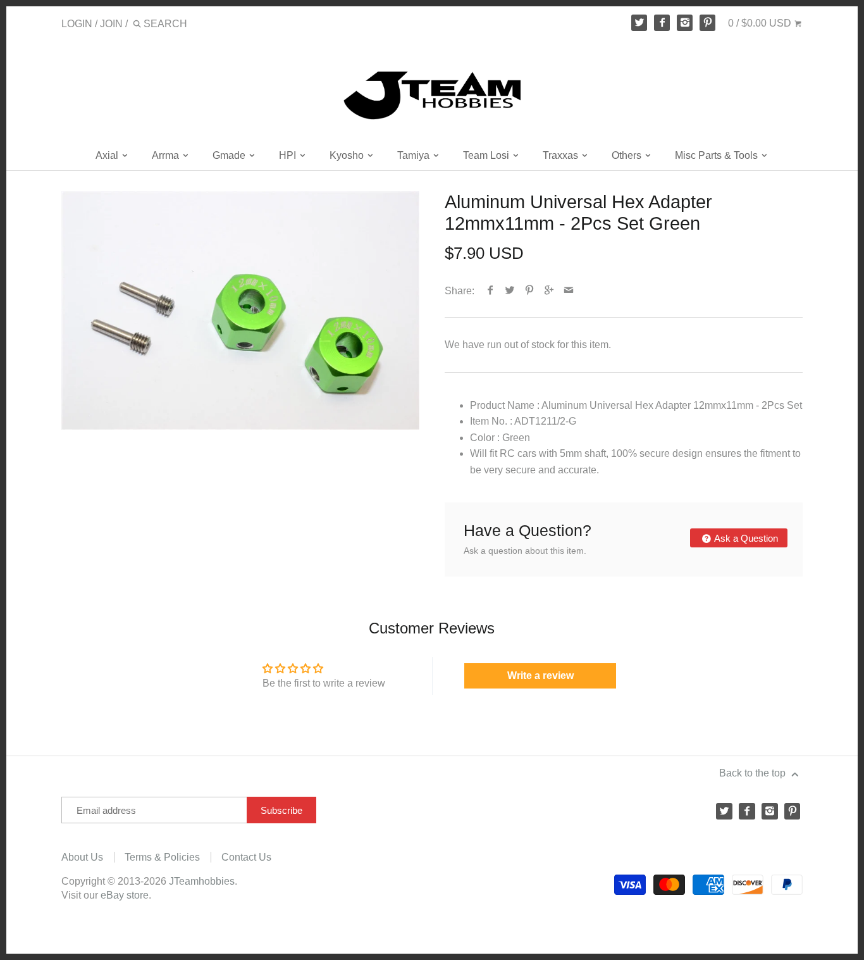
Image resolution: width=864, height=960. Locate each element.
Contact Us (246, 857)
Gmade (230, 155)
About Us (82, 857)
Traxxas (562, 155)
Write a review (540, 675)
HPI (289, 155)
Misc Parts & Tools (717, 155)
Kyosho (348, 155)
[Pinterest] (708, 23)
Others (628, 155)
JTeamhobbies (202, 881)
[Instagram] (685, 23)
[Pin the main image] (529, 290)
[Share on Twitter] (510, 290)
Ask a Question (745, 538)
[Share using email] (569, 290)
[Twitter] (639, 23)
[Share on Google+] (549, 290)
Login (76, 23)
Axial (108, 155)
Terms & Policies (162, 857)
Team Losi (487, 155)
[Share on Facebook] (490, 290)
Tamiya (414, 155)
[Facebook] (662, 23)
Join (111, 23)
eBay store (125, 895)
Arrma (167, 155)
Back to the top (753, 773)
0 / (759, 23)
